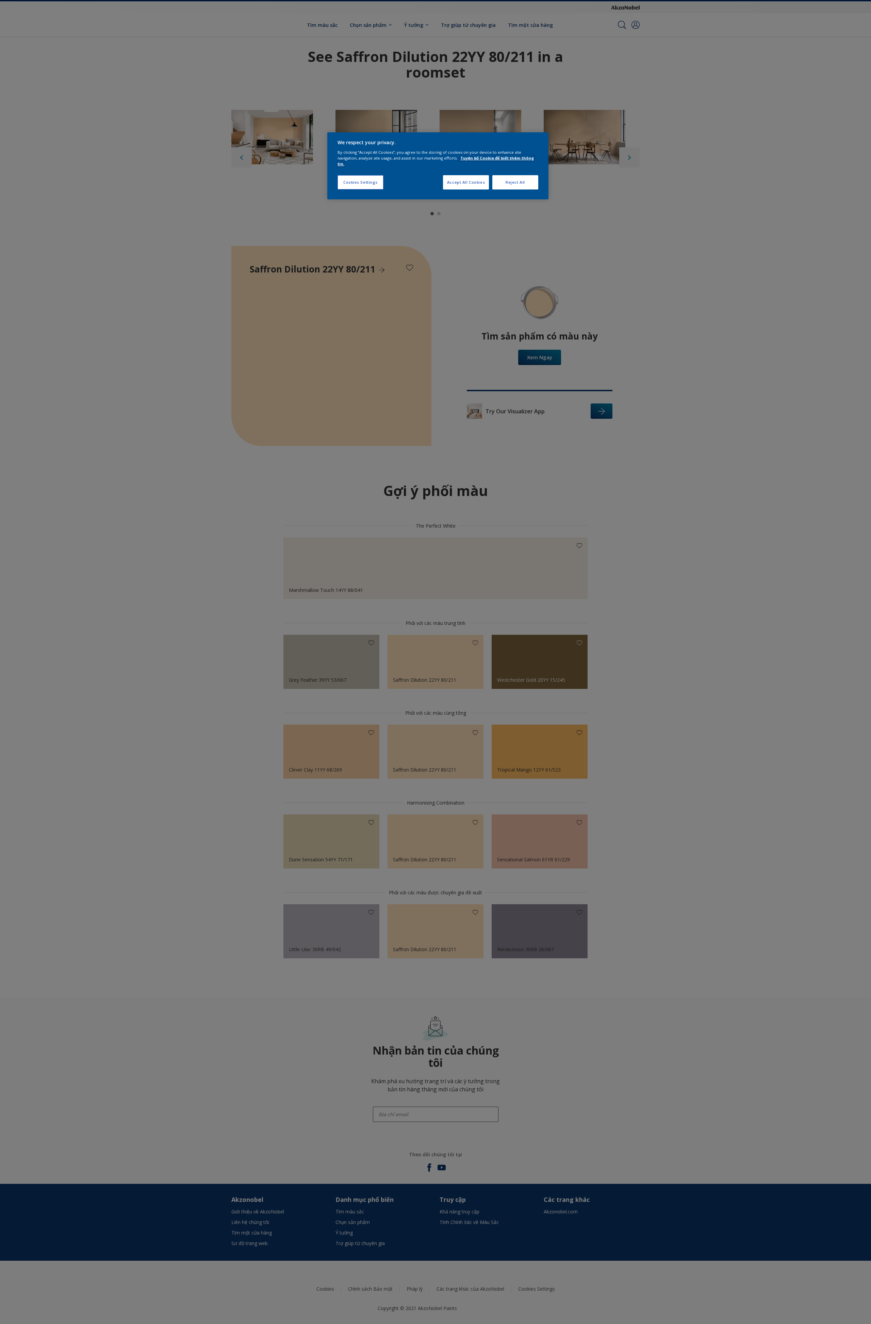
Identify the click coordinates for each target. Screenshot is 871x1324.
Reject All (515, 182)
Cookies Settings (360, 182)
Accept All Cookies (466, 182)
